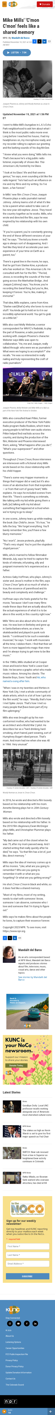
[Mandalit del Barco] (9, 954)
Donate (46, 4)
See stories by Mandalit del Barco (32, 978)
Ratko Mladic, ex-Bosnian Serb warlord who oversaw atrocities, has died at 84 (36, 1179)
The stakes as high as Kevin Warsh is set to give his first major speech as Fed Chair (36, 1133)
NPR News (27, 1126)
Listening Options (13, 1342)
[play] (4, 1411)
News (25, 1101)
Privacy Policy (12, 1360)
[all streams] (51, 1411)
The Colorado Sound (15, 1385)
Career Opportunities (15, 1348)
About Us (10, 1336)
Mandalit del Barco (20, 37)
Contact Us (10, 1379)
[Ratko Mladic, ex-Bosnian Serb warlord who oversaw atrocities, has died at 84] (12, 1178)
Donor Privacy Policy (15, 1366)
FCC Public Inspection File (17, 1354)
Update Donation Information (19, 1373)
